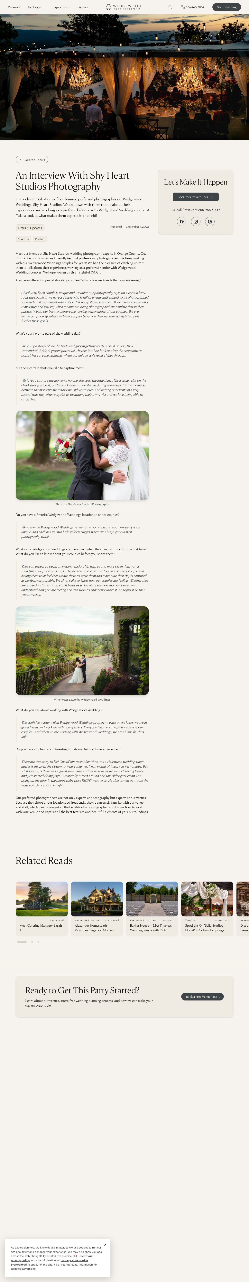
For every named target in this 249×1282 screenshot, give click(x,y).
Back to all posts (34, 159)
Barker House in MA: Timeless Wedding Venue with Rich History (151, 928)
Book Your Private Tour (193, 197)
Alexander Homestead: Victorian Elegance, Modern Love (94, 928)
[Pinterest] (210, 221)
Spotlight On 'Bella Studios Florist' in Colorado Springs (204, 927)
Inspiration (59, 7)
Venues (13, 7)
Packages (35, 7)
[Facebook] (181, 221)
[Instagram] (195, 221)
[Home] (124, 7)
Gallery (83, 7)
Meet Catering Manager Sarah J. (41, 927)
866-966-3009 (209, 210)
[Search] (170, 7)
